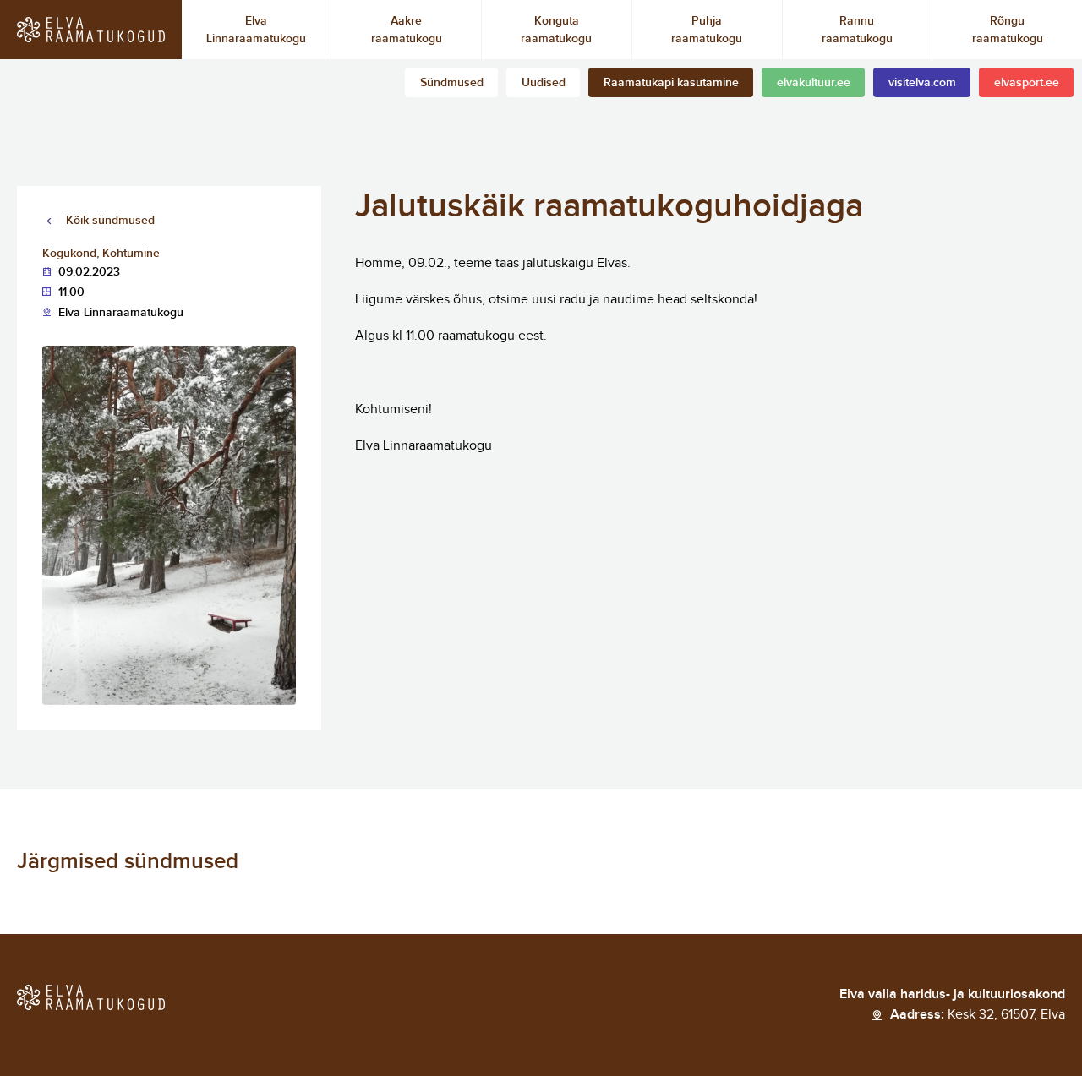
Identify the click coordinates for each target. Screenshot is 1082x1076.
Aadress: (977, 1015)
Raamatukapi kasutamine (671, 82)
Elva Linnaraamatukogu (256, 30)
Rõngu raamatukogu (1007, 30)
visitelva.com (922, 82)
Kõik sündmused (110, 220)
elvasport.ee (1026, 82)
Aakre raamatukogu (406, 30)
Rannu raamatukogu (857, 30)
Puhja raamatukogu (706, 30)
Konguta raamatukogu (556, 30)
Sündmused (452, 82)
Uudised (544, 82)
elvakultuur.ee (813, 82)
